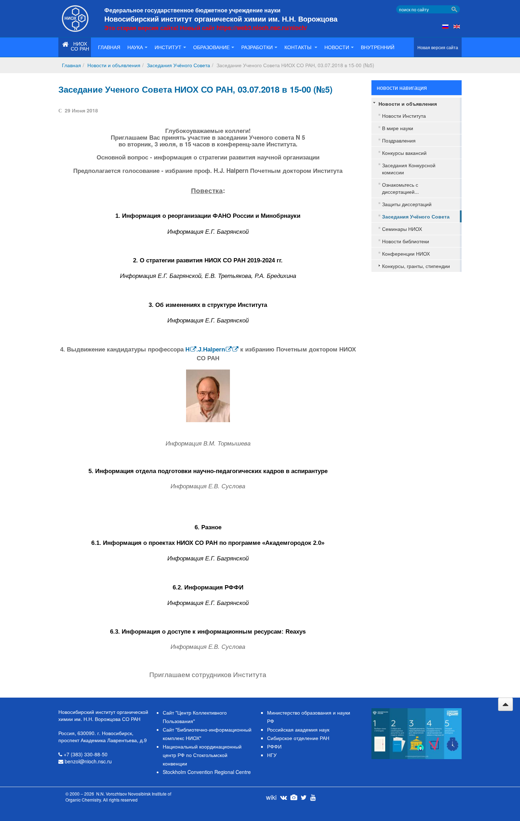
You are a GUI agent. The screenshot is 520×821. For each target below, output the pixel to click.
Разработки (257, 47)
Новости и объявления (113, 65)
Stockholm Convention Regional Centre (207, 771)
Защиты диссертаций (407, 204)
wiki (271, 797)
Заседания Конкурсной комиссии (408, 169)
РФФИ (274, 746)
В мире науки (397, 128)
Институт (168, 47)
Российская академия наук (298, 729)
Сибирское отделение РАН (298, 737)
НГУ (272, 754)
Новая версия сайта (437, 47)
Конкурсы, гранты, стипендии (416, 265)
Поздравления (399, 140)
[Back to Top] (505, 704)
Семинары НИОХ (402, 228)
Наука (135, 47)
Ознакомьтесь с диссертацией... (400, 188)
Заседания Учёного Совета (178, 65)
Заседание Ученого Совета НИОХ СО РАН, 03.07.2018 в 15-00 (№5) (195, 89)
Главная (109, 47)
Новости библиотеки (405, 241)
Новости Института (404, 115)
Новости (336, 47)
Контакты (298, 47)
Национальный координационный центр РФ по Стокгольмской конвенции (202, 755)
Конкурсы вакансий (404, 152)
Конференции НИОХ (406, 253)
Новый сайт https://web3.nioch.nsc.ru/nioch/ (243, 27)
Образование (211, 47)
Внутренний (377, 47)
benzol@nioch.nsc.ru (88, 761)
